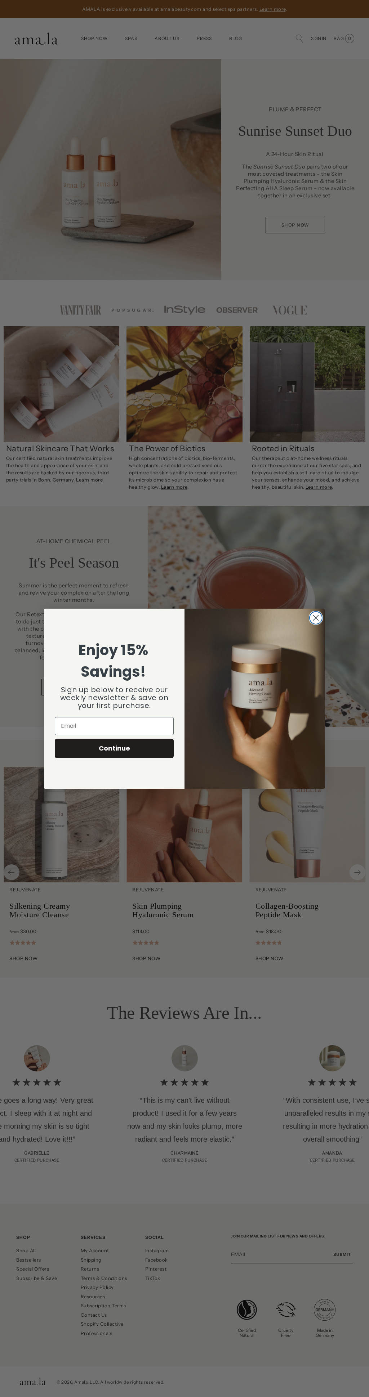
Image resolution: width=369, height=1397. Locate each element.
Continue (114, 748)
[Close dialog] (316, 618)
